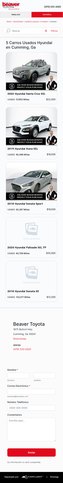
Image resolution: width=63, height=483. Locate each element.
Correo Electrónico (18, 385)
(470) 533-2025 (52, 6)
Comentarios (14, 414)
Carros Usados (32, 22)
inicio (9, 22)
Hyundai (44, 22)
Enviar (31, 452)
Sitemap (52, 477)
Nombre (12, 369)
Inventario (18, 22)
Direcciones (19, 338)
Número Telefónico (18, 402)
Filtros (54, 30)
